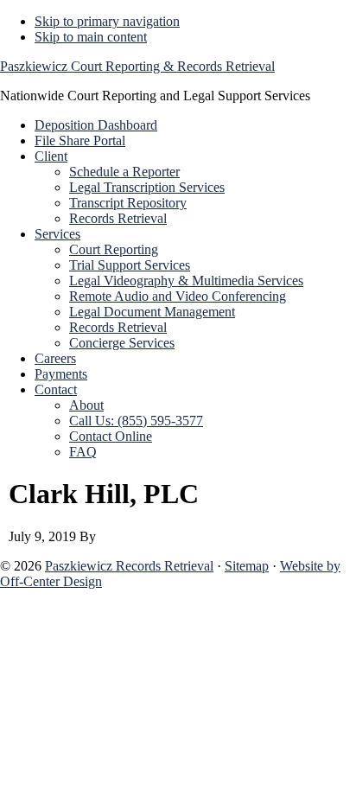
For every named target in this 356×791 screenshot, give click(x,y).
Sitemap (247, 565)
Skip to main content (91, 36)
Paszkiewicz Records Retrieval (129, 565)
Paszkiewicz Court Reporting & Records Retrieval (137, 66)
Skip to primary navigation (107, 21)
